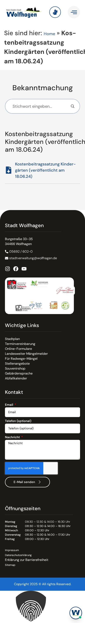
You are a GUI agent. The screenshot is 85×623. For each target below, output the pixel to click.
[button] (42, 607)
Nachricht (13, 437)
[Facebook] (15, 268)
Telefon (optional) (18, 421)
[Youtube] (24, 268)
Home (49, 33)
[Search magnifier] (73, 106)
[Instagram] (7, 268)
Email (9, 405)
